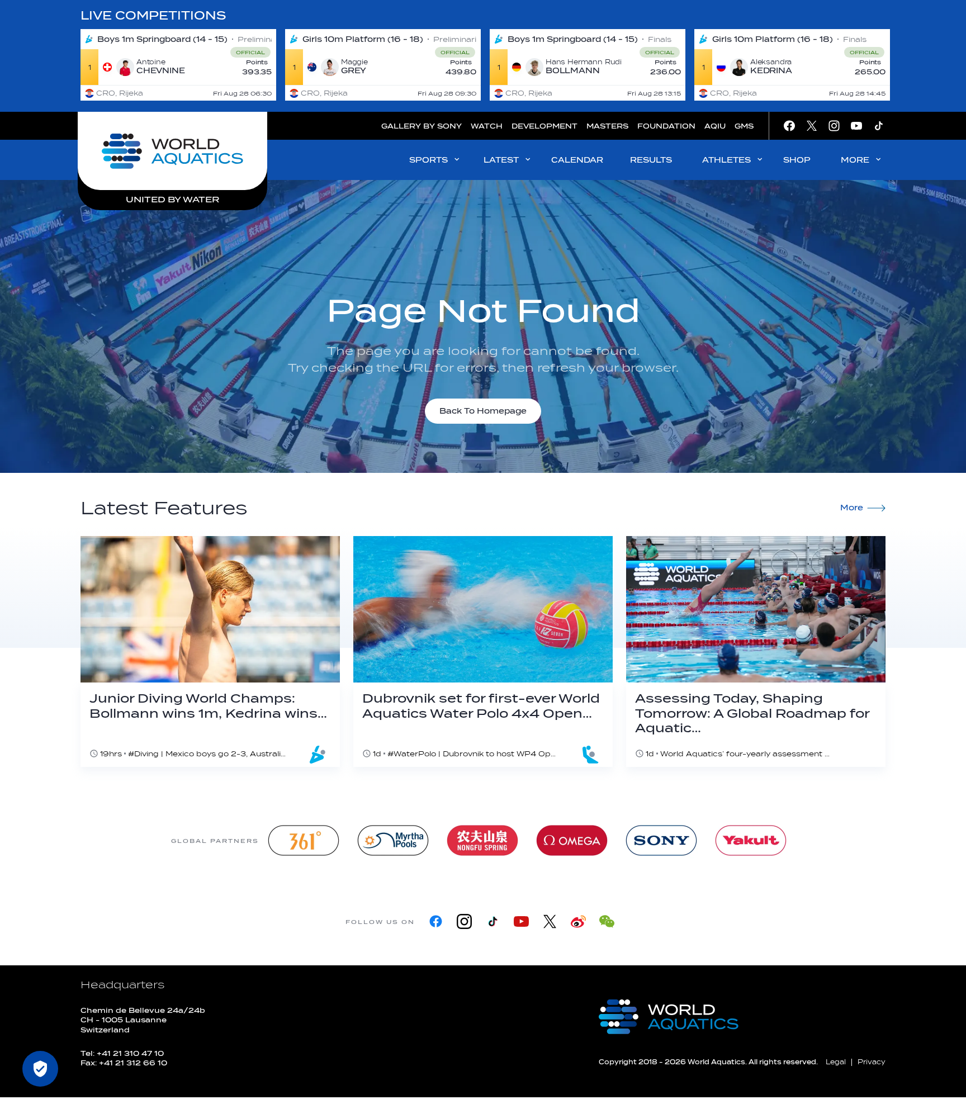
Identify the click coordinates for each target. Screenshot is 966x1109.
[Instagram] (464, 921)
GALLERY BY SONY (421, 126)
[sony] (661, 840)
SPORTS (428, 160)
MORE (855, 160)
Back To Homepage (483, 411)
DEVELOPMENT (544, 126)
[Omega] (572, 840)
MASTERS (607, 126)
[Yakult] (751, 840)
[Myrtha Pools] (393, 840)
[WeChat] (607, 921)
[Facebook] (436, 921)
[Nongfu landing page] (482, 840)
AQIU (715, 126)
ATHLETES (726, 160)
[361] (303, 840)
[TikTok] (493, 921)
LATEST (501, 160)
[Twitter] (550, 921)
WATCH (487, 126)
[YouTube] (521, 921)
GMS (744, 126)
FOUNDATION (666, 126)
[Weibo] (578, 921)
